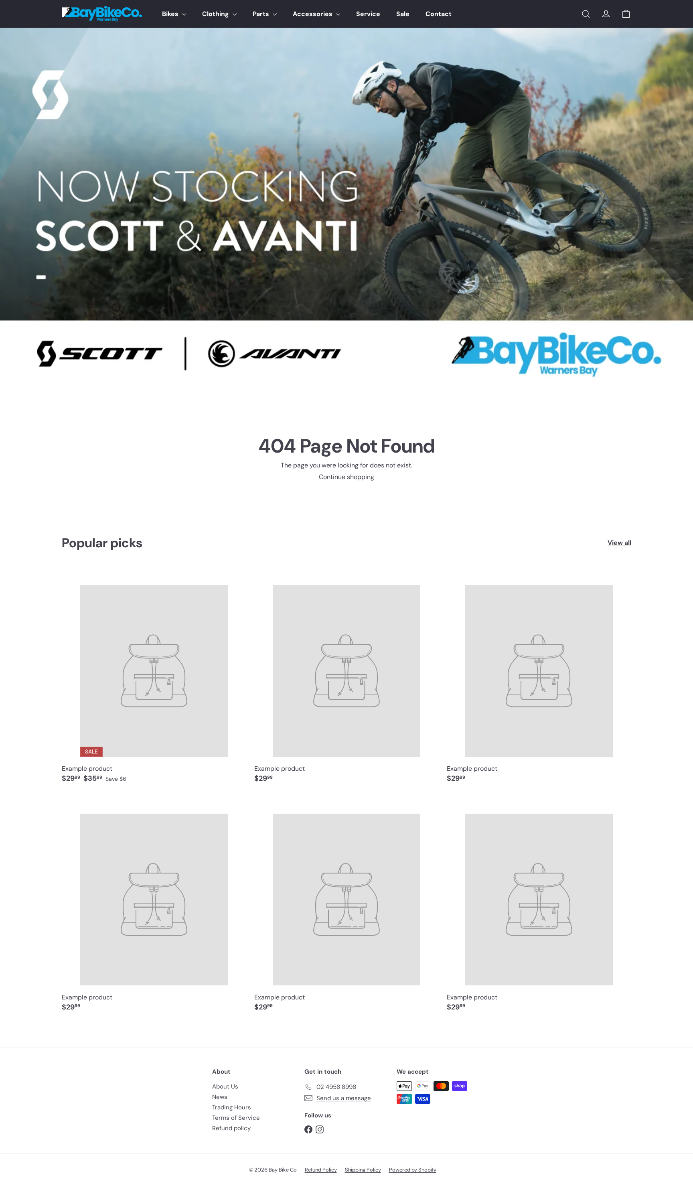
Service (368, 14)
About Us (225, 1086)
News (219, 1097)
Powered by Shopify (412, 1169)
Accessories (313, 14)
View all (619, 542)
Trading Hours (231, 1107)
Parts (262, 14)
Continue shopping (346, 477)
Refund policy (231, 1128)
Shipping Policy (363, 1169)
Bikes (171, 14)
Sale (402, 14)
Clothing (216, 14)
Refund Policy (321, 1169)
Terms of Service (236, 1118)
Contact (439, 14)
